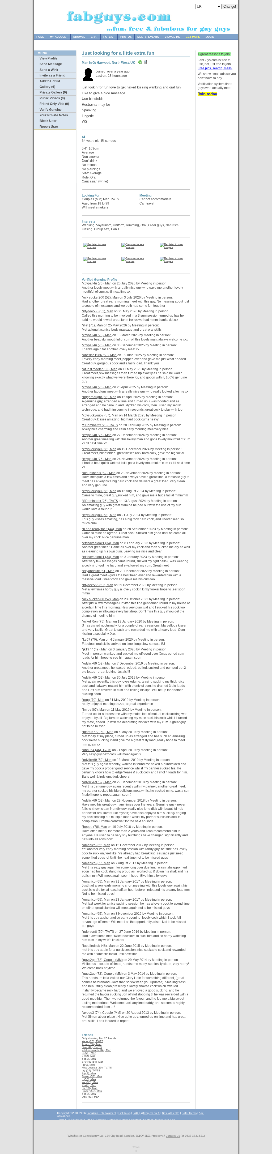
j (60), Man (88, 1064)
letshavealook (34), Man (96, 1050)
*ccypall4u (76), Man (97, 283)
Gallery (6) (47, 87)
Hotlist (109, 36)
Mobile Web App (165, 1119)
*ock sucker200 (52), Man (100, 297)
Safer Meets (189, 1113)
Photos (126, 36)
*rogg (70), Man (93, 700)
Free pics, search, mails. (215, 68)
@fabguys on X (150, 1113)
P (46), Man (89, 1085)
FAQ (136, 1113)
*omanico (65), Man (96, 845)
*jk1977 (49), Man (95, 649)
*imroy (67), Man (94, 710)
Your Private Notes (54, 115)
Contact (148, 1119)
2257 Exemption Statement (103, 1119)
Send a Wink (49, 70)
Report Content (131, 1119)
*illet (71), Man (92, 325)
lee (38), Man (90, 1082)
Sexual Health (170, 1113)
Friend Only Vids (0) (54, 104)
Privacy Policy (75, 1119)
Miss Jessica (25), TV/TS (97, 1067)
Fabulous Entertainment (101, 1113)
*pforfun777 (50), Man (97, 732)
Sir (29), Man (89, 1088)
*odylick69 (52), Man (97, 663)
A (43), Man (89, 1073)
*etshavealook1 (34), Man (100, 543)
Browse (79, 36)
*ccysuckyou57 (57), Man (100, 415)
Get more (193, 36)
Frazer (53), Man (92, 1076)
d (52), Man (89, 1058)
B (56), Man (89, 1052)
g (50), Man (89, 1079)
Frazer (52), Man (92, 1090)
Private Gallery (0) (53, 92)
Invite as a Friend (52, 75)
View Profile (48, 58)
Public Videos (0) (52, 98)
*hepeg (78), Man (94, 827)
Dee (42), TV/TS (92, 1047)
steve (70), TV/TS (92, 1041)
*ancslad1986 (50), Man (99, 355)
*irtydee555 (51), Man (97, 311)
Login (210, 36)
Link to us (124, 1113)
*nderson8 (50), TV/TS (98, 932)
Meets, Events (148, 36)
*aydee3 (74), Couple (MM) (101, 1013)
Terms (60, 1119)
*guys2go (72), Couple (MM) (102, 960)
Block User (48, 121)
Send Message (51, 64)
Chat (94, 36)
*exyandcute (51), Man (98, 571)
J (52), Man (89, 1055)
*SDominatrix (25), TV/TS (100, 425)
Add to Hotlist (50, 81)
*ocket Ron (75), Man (97, 621)
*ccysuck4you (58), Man (99, 449)
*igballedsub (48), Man (98, 946)
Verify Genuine (51, 110)
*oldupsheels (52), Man (99, 473)
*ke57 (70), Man (93, 639)
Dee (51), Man (90, 1096)
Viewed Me (172, 36)
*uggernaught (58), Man (99, 397)
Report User (49, 127)
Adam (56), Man (91, 1044)
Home (40, 36)
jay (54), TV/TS (91, 1070)
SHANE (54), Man (93, 1061)
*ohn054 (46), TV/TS (96, 750)
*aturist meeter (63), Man (99, 369)
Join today (207, 94)
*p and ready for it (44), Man (102, 529)
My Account (59, 36)
